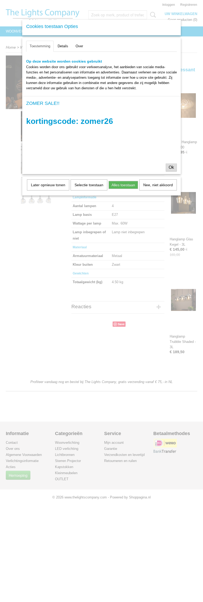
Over (79, 46)
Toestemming (40, 46)
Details (63, 46)
